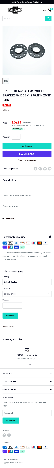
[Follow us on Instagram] (9, 435)
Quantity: (6, 137)
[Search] (48, 18)
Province (6, 288)
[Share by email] (49, 168)
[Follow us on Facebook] (4, 435)
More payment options (27, 160)
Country (6, 276)
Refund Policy (8, 326)
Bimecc (6, 110)
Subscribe (10, 420)
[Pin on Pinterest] (40, 168)
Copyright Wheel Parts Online (13, 463)
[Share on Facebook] (35, 168)
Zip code (6, 300)
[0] (49, 10)
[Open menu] (4, 10)
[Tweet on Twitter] (45, 168)
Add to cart (27, 146)
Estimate (10, 315)
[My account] (44, 10)
